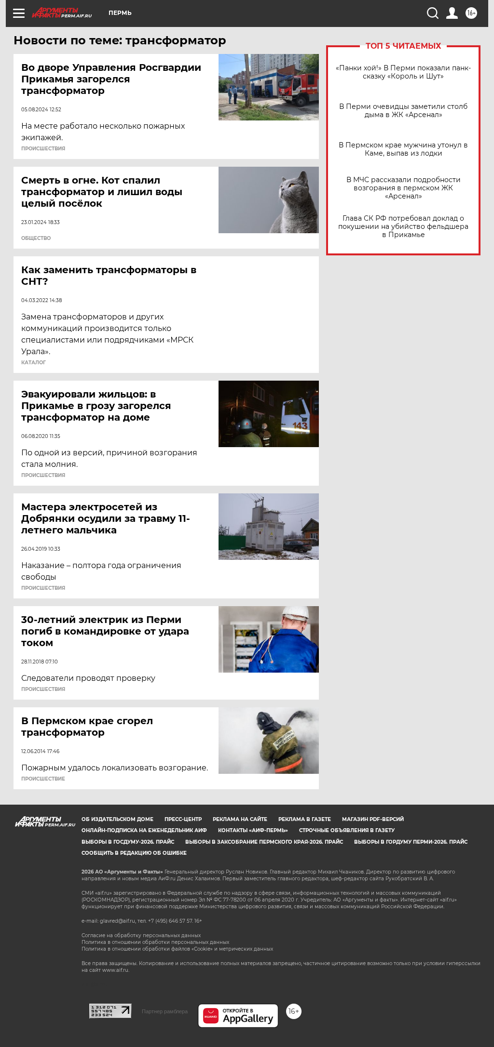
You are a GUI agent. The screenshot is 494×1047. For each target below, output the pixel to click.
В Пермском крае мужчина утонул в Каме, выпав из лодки (403, 149)
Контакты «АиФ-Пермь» (253, 830)
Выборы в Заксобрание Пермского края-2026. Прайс (264, 842)
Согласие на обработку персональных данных (141, 935)
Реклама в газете (304, 819)
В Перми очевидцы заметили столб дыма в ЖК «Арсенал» (403, 111)
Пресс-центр (183, 819)
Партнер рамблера (165, 1011)
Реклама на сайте (240, 819)
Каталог (33, 362)
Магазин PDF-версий (373, 819)
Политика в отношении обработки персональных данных (155, 942)
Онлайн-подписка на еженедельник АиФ (144, 830)
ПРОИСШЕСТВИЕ (43, 779)
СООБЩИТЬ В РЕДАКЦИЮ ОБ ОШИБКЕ (134, 853)
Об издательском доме (117, 819)
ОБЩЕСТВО (36, 238)
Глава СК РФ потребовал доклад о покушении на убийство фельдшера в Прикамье (403, 226)
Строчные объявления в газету (347, 830)
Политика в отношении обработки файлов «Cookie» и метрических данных (177, 949)
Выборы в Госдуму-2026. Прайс (128, 842)
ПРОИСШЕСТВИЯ (43, 148)
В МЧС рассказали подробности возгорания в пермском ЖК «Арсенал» (403, 188)
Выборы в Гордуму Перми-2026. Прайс (410, 842)
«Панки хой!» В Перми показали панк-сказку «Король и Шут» (403, 72)
